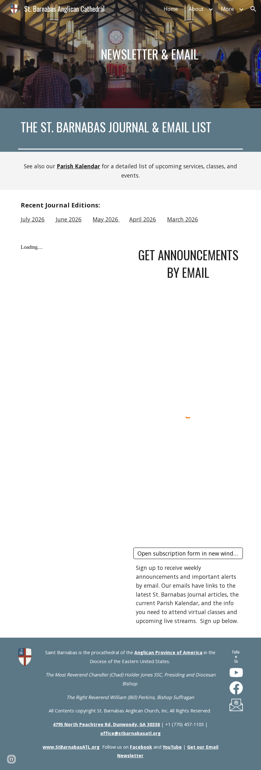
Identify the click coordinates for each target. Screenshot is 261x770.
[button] (253, 9)
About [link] (196, 8)
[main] (150, 54)
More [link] (227, 8)
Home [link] (171, 8)
